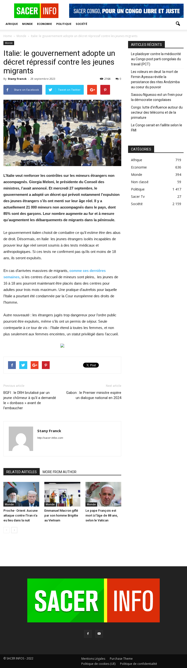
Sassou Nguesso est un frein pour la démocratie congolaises (157, 97)
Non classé (140, 181)
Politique (63, 24)
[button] (178, 24)
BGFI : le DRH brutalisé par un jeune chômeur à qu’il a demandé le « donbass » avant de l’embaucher (29, 400)
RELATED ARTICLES (21, 472)
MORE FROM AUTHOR (59, 472)
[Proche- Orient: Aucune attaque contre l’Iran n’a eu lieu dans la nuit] (21, 494)
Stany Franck (17, 78)
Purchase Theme (121, 659)
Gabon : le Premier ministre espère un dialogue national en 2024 (93, 395)
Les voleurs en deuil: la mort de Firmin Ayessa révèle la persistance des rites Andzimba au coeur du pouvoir (155, 79)
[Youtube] (99, 634)
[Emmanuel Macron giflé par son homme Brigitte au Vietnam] (62, 494)
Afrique (12, 24)
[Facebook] (88, 634)
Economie (44, 24)
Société (81, 24)
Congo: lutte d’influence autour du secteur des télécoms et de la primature (157, 112)
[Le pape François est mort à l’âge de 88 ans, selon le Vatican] (103, 494)
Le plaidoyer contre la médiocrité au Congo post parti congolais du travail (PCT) (156, 59)
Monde (27, 24)
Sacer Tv (138, 196)
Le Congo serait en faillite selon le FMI (156, 127)
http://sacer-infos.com (50, 437)
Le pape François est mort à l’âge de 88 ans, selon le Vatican (101, 515)
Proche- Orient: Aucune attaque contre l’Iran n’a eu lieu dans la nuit (20, 515)
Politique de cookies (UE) (98, 664)
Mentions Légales (93, 659)
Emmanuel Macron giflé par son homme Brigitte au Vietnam (61, 515)
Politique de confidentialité (138, 664)
